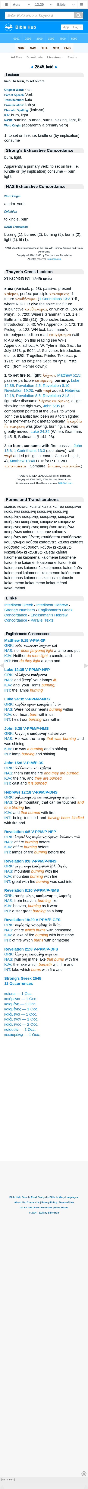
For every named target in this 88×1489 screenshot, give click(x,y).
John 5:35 (51, 406)
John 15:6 (13, 763)
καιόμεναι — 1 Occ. (20, 999)
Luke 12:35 (14, 670)
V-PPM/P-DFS (46, 949)
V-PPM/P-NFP (37, 670)
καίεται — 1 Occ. (18, 994)
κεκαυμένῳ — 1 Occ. (22, 1035)
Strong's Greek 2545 (22, 978)
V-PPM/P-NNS (43, 861)
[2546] (82, 675)
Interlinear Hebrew (52, 605)
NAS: (8, 650)
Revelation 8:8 (28, 396)
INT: (7, 690)
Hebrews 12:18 (17, 792)
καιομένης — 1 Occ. (21, 1009)
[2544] (5, 675)
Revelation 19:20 (18, 390)
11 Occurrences (18, 983)
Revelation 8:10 (56, 385)
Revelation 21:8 (56, 396)
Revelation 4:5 (28, 385)
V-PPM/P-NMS (36, 728)
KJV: (8, 685)
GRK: (9, 645)
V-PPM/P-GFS (48, 920)
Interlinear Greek (18, 605)
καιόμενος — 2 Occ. (21, 1024)
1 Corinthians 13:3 (54, 299)
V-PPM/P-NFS (37, 699)
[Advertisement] (44, 1134)
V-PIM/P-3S (33, 763)
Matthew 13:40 (22, 461)
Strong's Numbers (19, 610)
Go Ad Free (8, 1479)
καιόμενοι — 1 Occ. (20, 1014)
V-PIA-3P (37, 640)
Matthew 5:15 (68, 375)
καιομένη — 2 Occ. (20, 1004)
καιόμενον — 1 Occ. (21, 1019)
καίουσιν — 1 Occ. (20, 1029)
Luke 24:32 (40, 431)
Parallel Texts (42, 620)
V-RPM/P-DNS (44, 792)
